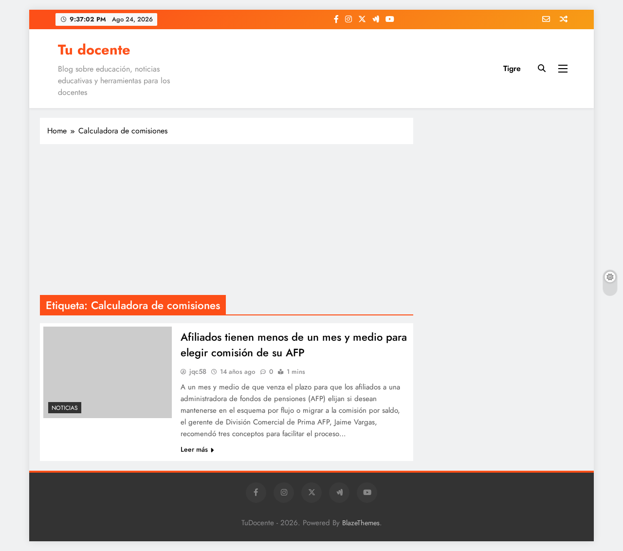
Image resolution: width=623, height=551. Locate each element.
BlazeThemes (361, 523)
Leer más (194, 449)
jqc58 (197, 371)
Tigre (512, 68)
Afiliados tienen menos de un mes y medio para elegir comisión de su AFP (294, 344)
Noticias (65, 408)
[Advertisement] (226, 222)
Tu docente (94, 49)
